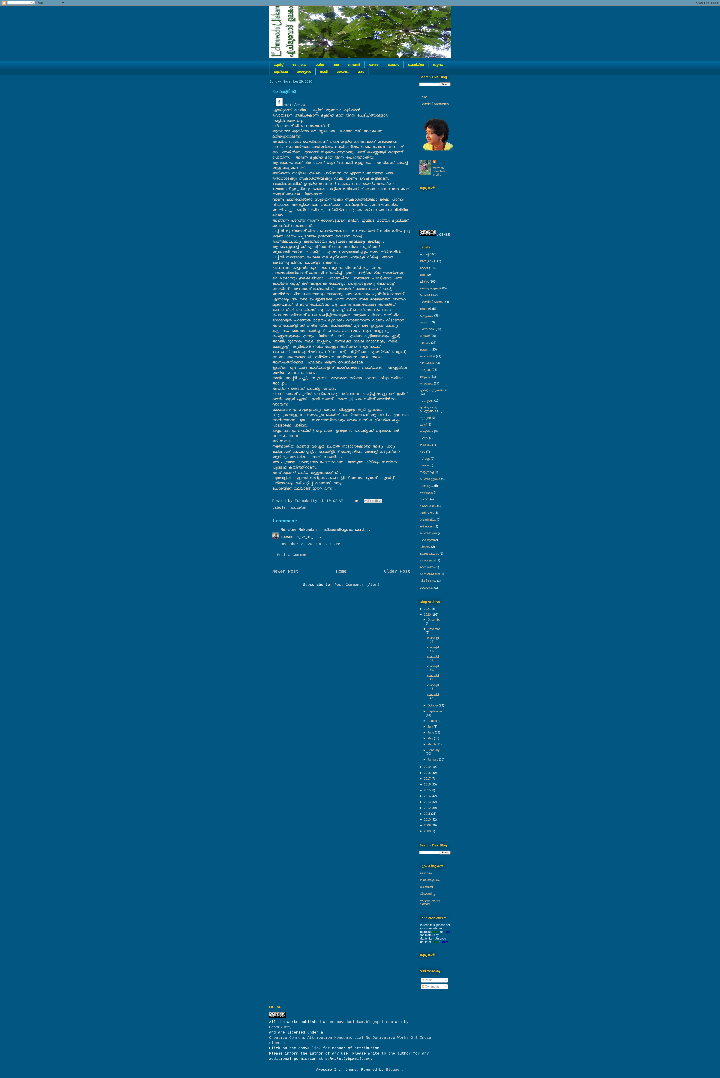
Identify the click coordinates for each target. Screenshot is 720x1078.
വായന (424, 499)
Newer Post (285, 571)
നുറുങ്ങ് (425, 417)
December (434, 619)
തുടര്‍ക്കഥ (281, 71)
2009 (427, 825)
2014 (427, 796)
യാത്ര (373, 64)
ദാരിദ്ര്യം (426, 512)
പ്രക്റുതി (426, 540)
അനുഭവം (299, 64)
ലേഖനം (393, 64)
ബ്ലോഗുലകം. (429, 880)
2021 (427, 608)
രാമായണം (427, 567)
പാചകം (424, 342)
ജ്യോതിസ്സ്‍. (427, 893)
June (431, 732)
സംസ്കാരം (304, 71)
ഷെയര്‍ (424, 335)
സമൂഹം (425, 369)
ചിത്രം (424, 281)
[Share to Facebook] (376, 501)
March (432, 744)
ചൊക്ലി (297, 508)
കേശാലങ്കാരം (429, 553)
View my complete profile (439, 171)
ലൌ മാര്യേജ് (429, 573)
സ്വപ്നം (424, 458)
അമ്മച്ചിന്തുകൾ (430, 288)
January (433, 759)
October (433, 705)
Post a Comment (292, 555)
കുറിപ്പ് (278, 64)
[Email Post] (356, 501)
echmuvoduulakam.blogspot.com (361, 1022)
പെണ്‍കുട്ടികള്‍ (429, 479)
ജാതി (323, 71)
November (434, 629)
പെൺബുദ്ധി (428, 533)
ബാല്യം (343, 71)
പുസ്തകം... (426, 315)
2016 (427, 784)
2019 (427, 766)
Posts (428, 980)
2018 (427, 772)
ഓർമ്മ (319, 64)
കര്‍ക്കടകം (426, 526)
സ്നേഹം (438, 64)
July (431, 726)
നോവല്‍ (354, 64)
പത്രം (423, 438)
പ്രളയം (424, 546)
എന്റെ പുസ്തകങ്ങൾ (432, 390)
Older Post (397, 571)
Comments (431, 986)
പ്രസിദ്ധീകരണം (431, 301)
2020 (427, 614)
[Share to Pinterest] (380, 501)
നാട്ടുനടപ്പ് (426, 472)
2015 (427, 790)
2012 (427, 807)
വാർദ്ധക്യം (427, 506)
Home (341, 571)
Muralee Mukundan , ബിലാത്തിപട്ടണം (318, 530)
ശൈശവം (426, 587)
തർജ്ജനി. (426, 886)
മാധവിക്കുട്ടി (427, 560)
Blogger (394, 1069)
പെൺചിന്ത (416, 64)
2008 (427, 831)
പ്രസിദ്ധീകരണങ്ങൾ (434, 103)
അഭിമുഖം (426, 492)
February (434, 750)
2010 (427, 819)
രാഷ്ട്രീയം (426, 431)
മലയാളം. (426, 873)
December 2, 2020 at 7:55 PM (310, 544)
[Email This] (366, 501)
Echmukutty (280, 1027)
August (433, 720)
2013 (427, 801)
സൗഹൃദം (426, 485)
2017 (427, 778)
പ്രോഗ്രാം (427, 329)
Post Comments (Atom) (357, 585)
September (435, 711)
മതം (361, 71)
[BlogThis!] (369, 501)
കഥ (336, 64)
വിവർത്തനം (427, 580)
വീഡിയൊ (426, 363)
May (431, 738)
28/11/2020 (294, 105)
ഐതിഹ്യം (427, 519)
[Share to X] (373, 501)
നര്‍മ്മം (424, 465)
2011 (427, 813)
